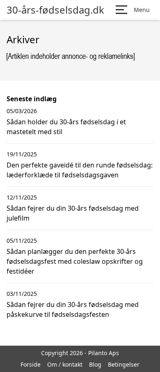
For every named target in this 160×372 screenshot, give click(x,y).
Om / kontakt (64, 364)
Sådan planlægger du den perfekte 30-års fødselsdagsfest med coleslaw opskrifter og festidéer (75, 261)
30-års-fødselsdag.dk (55, 9)
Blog (95, 364)
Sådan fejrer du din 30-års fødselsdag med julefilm (73, 213)
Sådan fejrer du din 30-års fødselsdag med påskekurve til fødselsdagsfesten (73, 309)
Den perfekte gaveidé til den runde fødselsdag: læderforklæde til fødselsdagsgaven (80, 169)
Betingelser (123, 364)
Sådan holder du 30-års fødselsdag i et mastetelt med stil (66, 126)
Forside (31, 364)
